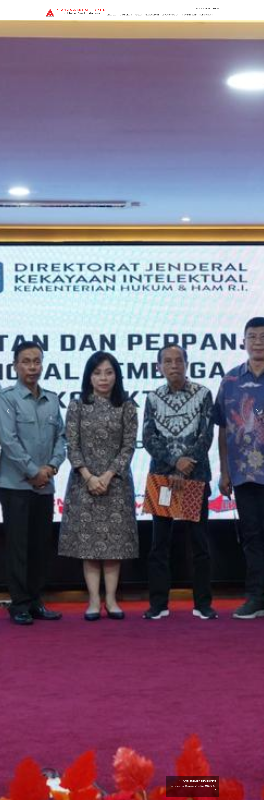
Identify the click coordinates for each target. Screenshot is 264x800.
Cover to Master (170, 15)
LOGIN (216, 8)
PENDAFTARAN (203, 8)
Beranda (111, 15)
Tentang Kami (125, 15)
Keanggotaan (152, 15)
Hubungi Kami (206, 15)
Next (256, 411)
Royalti (138, 15)
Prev (8, 411)
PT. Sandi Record (188, 15)
